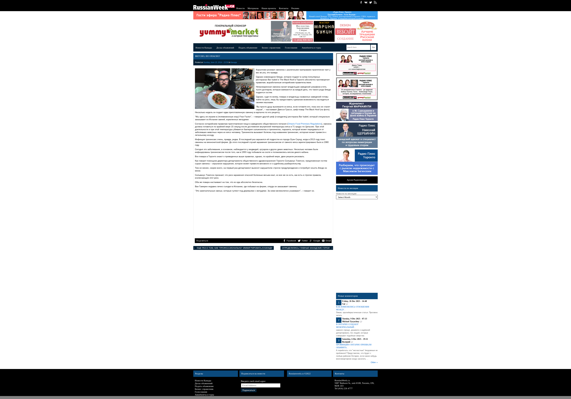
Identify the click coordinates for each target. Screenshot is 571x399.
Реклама (295, 8)
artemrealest (373, 31)
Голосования (291, 47)
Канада (234, 62)
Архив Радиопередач (357, 180)
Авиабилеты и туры (311, 47)
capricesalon (308, 31)
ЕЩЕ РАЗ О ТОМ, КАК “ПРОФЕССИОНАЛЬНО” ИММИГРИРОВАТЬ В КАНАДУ (234, 248)
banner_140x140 (330, 31)
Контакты (283, 8)
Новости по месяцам (346, 193)
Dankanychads (287, 31)
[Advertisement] (263, 215)
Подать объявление (248, 47)
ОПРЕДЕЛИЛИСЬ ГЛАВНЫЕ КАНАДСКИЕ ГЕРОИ (306, 248)
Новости (240, 8)
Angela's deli (351, 31)
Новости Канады (204, 47)
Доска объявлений (225, 47)
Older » (374, 362)
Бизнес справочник (271, 47)
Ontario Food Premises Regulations (304, 124)
